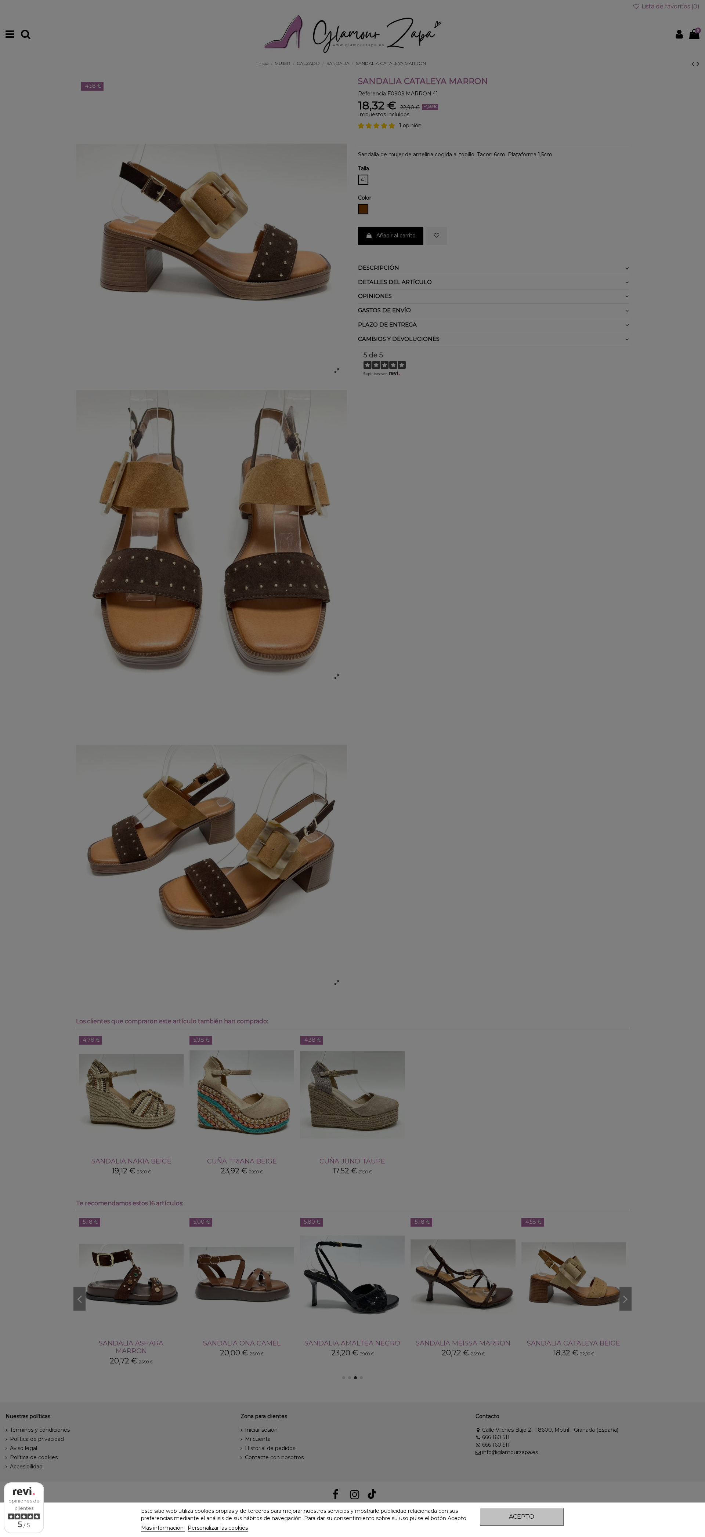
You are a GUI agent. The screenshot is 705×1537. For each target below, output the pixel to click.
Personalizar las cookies (218, 1528)
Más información (163, 1528)
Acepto (521, 1516)
